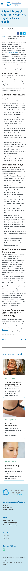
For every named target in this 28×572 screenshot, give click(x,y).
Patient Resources (8, 509)
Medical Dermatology (10, 520)
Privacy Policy (21, 560)
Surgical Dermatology (10, 523)
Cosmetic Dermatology (10, 525)
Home (3, 36)
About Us (5, 505)
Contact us (5, 330)
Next (22, 339)
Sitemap (15, 560)
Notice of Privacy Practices (10, 562)
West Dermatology (13, 52)
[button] (18, 33)
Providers (6, 538)
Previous (7, 339)
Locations (6, 536)
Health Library (7, 507)
